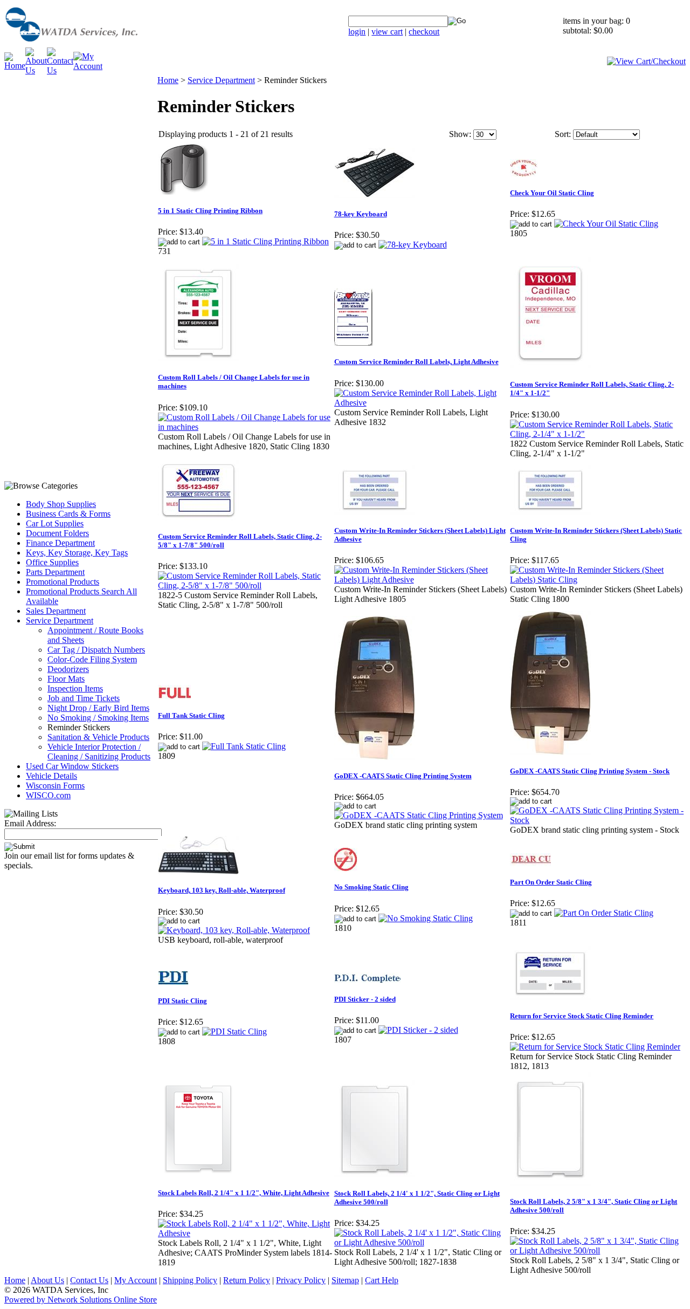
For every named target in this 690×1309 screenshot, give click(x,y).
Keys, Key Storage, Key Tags (77, 552)
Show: (460, 134)
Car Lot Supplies (55, 523)
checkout (424, 31)
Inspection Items (75, 688)
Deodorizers (68, 669)
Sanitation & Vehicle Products (98, 737)
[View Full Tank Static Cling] (244, 746)
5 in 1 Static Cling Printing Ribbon (210, 211)
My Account (135, 1280)
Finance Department (60, 542)
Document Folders (57, 533)
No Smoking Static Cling (371, 887)
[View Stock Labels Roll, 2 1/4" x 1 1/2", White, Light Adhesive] (245, 1233)
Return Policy (246, 1280)
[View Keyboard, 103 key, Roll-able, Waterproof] (234, 930)
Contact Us (89, 1280)
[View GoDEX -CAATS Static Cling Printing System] (418, 815)
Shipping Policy (190, 1280)
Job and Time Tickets (83, 698)
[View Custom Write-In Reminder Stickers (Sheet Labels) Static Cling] (597, 579)
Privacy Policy (301, 1280)
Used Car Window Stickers (72, 766)
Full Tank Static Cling (191, 715)
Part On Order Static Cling (551, 882)
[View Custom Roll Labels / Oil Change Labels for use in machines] (245, 426)
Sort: (563, 134)
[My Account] (87, 66)
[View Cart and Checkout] (646, 61)
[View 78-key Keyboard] (412, 244)
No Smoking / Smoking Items (98, 717)
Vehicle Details (51, 775)
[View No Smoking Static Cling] (425, 918)
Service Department (59, 620)
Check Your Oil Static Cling (552, 193)
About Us (47, 1280)
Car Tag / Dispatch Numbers (96, 649)
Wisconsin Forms (55, 785)
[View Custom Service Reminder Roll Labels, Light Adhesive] (421, 402)
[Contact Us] (60, 70)
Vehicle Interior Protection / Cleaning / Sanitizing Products (98, 751)
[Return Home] (98, 44)
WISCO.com (48, 795)
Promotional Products (62, 581)
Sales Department (56, 610)
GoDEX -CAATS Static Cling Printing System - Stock (590, 771)
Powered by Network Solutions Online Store (80, 1299)
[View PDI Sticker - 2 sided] (418, 1029)
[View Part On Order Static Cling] (603, 912)
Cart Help (381, 1280)
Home (167, 80)
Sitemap (345, 1280)
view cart (387, 31)
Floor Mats (66, 678)
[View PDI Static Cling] (234, 1031)
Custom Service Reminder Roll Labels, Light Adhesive (416, 362)
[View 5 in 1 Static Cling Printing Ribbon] (265, 241)
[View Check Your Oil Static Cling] (606, 223)
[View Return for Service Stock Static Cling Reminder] (595, 1046)
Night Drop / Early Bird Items (98, 707)
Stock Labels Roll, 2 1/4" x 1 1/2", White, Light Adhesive (243, 1193)
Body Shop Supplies (61, 504)
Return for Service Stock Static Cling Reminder (581, 1016)
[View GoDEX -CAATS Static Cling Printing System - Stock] (597, 820)
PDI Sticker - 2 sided (365, 999)
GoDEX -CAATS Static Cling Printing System (403, 776)
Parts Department (55, 572)
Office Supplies (52, 562)
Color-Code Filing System (92, 659)
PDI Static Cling (182, 1001)
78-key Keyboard (360, 214)
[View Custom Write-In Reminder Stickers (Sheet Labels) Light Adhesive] (421, 579)
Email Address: (30, 823)
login (356, 31)
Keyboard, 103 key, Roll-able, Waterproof (221, 890)
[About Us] (36, 70)
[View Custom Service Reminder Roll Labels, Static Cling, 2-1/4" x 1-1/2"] (597, 433)
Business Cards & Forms (68, 513)
